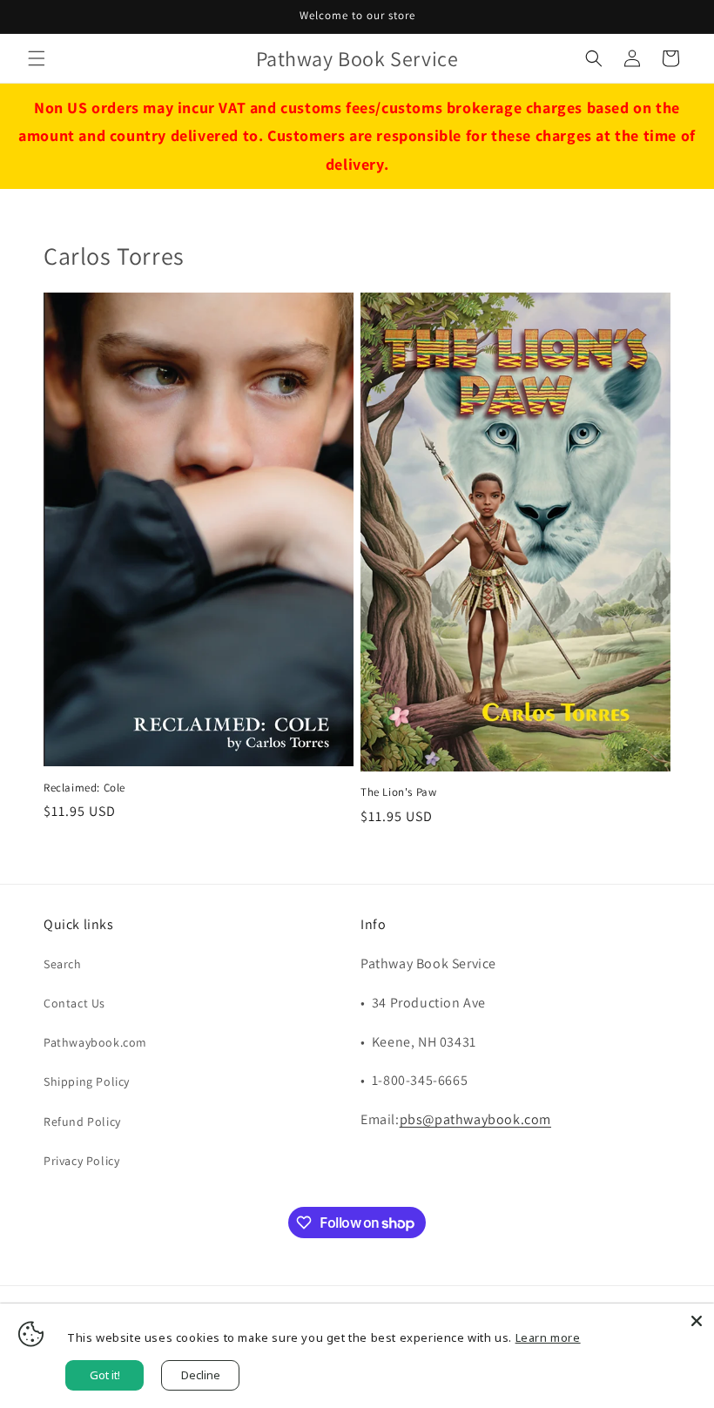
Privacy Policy (81, 1161)
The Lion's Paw (398, 792)
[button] (36, 58)
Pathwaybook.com (95, 1042)
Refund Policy (82, 1121)
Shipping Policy (87, 1081)
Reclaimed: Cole (84, 788)
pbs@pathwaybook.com (475, 1119)
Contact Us (74, 1003)
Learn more (548, 1337)
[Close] (696, 1321)
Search (63, 964)
